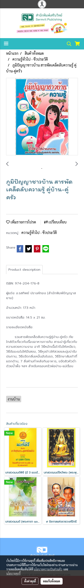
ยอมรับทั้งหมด (51, 581)
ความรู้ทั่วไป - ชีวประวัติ (39, 232)
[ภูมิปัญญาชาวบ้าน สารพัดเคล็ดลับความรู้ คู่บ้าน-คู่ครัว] (42, 117)
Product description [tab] (24, 269)
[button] (68, 44)
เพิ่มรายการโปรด (23, 222)
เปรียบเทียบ (57, 222)
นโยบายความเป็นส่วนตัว (48, 569)
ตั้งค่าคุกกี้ (30, 581)
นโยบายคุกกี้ (13, 573)
